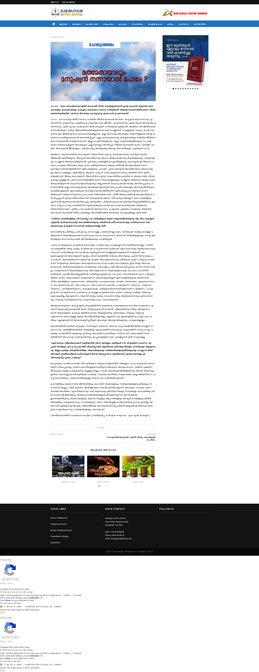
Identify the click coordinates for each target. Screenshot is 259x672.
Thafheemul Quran (59, 524)
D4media (150, 552)
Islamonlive (55, 543)
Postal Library (68, 2)
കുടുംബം (122, 24)
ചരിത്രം (170, 24)
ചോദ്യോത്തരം (200, 24)
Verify (2, 612)
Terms (10, 583)
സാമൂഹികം (108, 24)
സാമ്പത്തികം (137, 24)
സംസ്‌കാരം (183, 24)
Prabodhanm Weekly (59, 536)
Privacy (3, 583)
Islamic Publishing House (61, 530)
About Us (55, 2)
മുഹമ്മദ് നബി (92, 24)
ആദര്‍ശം (63, 24)
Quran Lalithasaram (59, 518)
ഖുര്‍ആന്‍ (76, 24)
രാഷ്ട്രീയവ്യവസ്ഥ (155, 24)
